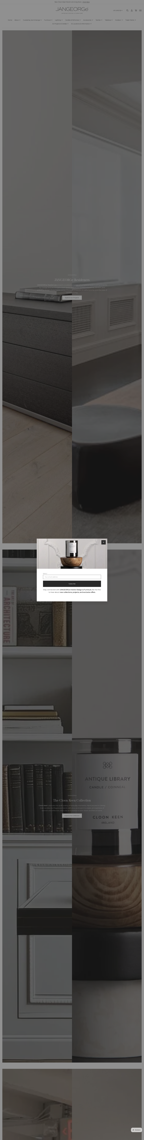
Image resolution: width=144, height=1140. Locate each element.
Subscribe (72, 584)
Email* (45, 573)
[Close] (103, 542)
